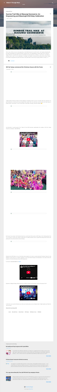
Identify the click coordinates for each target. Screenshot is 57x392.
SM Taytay (27, 311)
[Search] (52, 3)
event (10, 311)
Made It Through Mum (13, 2)
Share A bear (21, 311)
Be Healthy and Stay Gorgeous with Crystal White (17, 346)
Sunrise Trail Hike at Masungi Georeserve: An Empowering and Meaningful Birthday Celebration (25, 15)
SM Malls (39, 311)
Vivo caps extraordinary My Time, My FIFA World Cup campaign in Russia (22, 372)
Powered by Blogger (29, 386)
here (20, 261)
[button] (50, 14)
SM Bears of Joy (33, 311)
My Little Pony (14, 311)
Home (23, 4)
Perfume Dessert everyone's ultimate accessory (17, 359)
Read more (48, 356)
